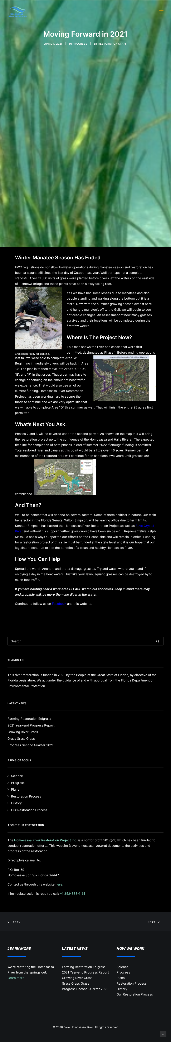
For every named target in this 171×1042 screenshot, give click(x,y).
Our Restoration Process (135, 994)
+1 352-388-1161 (72, 894)
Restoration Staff (112, 43)
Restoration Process (132, 983)
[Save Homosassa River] (18, 12)
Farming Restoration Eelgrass (84, 967)
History (122, 989)
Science (122, 967)
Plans (121, 978)
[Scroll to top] (163, 1034)
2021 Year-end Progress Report (85, 972)
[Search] (85, 641)
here (58, 884)
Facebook (59, 604)
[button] (161, 12)
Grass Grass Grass (75, 983)
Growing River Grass (77, 978)
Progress (80, 43)
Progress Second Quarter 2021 (85, 989)
